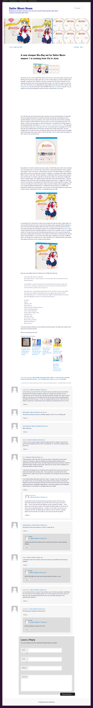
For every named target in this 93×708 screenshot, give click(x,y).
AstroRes (65, 228)
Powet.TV (5, 1)
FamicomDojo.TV (13, 1)
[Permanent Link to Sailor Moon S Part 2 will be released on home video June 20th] (57, 346)
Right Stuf (54, 86)
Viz (39, 379)
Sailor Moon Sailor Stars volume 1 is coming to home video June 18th (57, 367)
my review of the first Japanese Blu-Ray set (51, 125)
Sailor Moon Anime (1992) (46, 377)
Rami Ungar (26, 412)
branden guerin (27, 525)
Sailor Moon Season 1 (32, 379)
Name (24, 650)
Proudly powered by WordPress (46, 702)
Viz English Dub (44, 379)
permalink (63, 379)
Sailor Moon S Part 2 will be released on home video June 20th (57, 350)
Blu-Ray (62, 377)
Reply (25, 404)
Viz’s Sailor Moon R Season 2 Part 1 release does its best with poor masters (25, 351)
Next (82, 47)
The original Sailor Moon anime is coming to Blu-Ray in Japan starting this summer (36, 351)
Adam (51, 379)
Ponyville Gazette (23, 1)
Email (24, 659)
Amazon (27, 86)
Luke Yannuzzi (26, 426)
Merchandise (36, 377)
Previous (76, 47)
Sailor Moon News (33, 1)
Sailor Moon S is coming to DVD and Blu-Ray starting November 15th (47, 351)
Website (24, 668)
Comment (24, 677)
